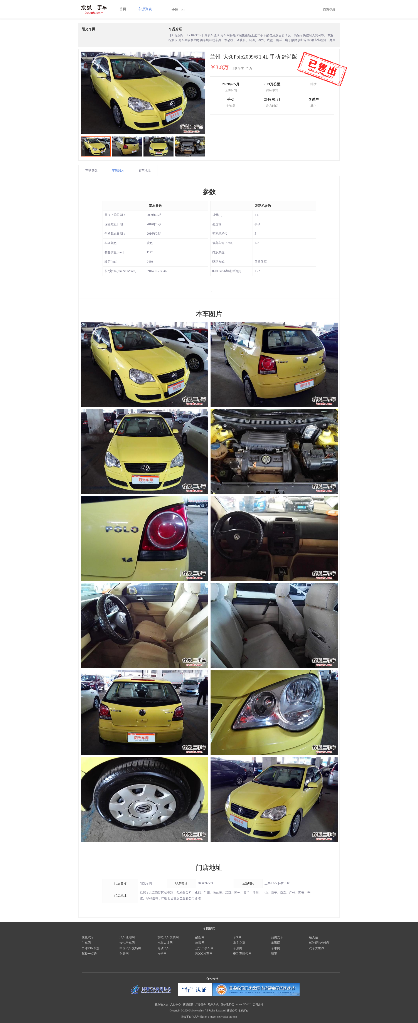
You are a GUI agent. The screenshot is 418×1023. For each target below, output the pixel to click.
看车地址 (144, 170)
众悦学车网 (127, 942)
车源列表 (145, 9)
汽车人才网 (165, 942)
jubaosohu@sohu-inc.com (223, 1016)
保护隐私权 (227, 1004)
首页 (122, 9)
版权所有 (243, 1010)
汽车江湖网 (127, 937)
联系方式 (213, 1004)
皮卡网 (162, 953)
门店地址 (209, 867)
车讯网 (275, 942)
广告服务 (201, 1004)
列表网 (124, 953)
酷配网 (199, 937)
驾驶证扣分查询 (319, 942)
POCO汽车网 (203, 953)
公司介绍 (258, 1004)
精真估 (313, 937)
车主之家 (239, 942)
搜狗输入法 (161, 1004)
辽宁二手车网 (204, 948)
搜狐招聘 (188, 1004)
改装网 (199, 942)
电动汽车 (163, 948)
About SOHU (243, 1004)
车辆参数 (91, 170)
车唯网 (275, 948)
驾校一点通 (89, 953)
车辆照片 (118, 170)
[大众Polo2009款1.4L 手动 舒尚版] (143, 93)
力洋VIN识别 (90, 948)
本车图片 (209, 313)
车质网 (237, 948)
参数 (209, 191)
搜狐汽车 (88, 937)
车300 (237, 937)
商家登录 (329, 9)
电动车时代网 (242, 953)
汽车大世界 (316, 948)
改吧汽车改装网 (168, 937)
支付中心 (175, 1004)
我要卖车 (277, 937)
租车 (274, 953)
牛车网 (86, 942)
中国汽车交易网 (130, 948)
